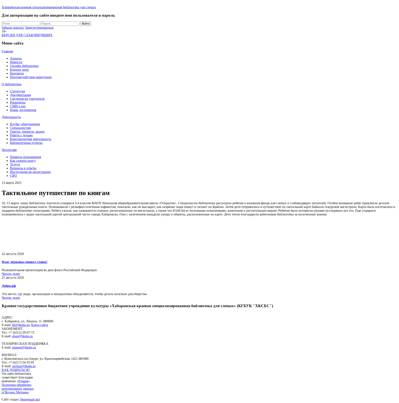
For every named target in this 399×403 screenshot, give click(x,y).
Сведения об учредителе (27, 98)
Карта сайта (39, 325)
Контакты (17, 73)
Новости (16, 62)
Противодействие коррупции (31, 77)
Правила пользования (25, 157)
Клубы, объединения (25, 124)
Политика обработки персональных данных (18, 386)
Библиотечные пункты (26, 143)
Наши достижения (23, 110)
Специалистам (20, 128)
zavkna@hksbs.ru (24, 366)
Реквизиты (17, 102)
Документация (20, 95)
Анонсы (16, 58)
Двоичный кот (30, 399)
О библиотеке (11, 84)
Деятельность (11, 117)
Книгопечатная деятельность (30, 139)
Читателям (9, 150)
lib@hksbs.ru (21, 325)
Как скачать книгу (23, 160)
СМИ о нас (18, 106)
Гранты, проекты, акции (27, 131)
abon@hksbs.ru (22, 336)
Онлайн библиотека (24, 66)
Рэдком (23, 381)
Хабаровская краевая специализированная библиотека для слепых (49, 7)
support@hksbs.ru (24, 347)
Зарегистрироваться (39, 27)
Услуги (15, 164)
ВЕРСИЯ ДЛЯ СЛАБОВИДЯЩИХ (27, 35)
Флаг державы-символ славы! (24, 262)
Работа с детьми (21, 135)
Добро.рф (9, 286)
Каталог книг (19, 69)
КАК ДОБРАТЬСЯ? (16, 370)
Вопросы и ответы (23, 168)
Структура (17, 91)
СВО (13, 175)
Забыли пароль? (13, 27)
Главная (7, 51)
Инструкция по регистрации (30, 172)
